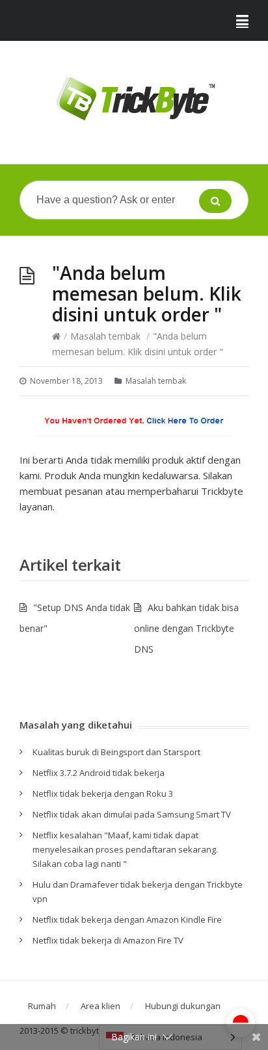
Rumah (42, 1006)
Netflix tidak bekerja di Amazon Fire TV (108, 940)
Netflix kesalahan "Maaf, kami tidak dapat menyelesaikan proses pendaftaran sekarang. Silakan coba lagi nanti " (125, 849)
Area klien (100, 1006)
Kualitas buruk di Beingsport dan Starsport (116, 752)
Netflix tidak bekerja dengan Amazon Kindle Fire (127, 919)
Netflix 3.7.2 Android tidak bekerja (99, 773)
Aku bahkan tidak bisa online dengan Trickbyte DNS (186, 628)
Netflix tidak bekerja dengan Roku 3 (103, 793)
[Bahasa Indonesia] (240, 1022)
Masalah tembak (105, 336)
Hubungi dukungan (183, 1006)
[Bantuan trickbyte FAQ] (134, 99)
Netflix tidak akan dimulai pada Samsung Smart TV (132, 814)
